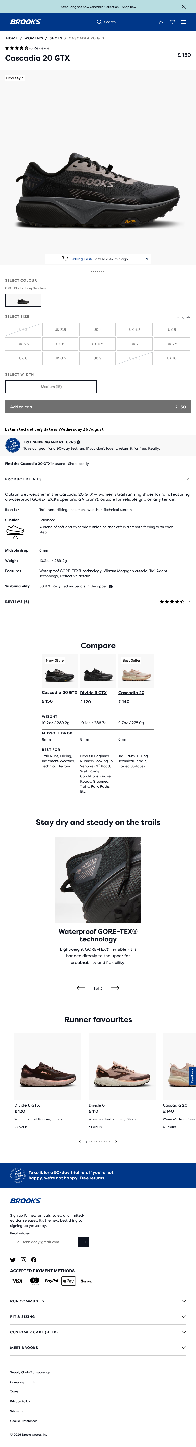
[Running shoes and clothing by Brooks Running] (25, 21)
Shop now (129, 7)
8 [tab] (104, 1142)
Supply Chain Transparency (30, 1372)
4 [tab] (93, 1142)
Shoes (56, 38)
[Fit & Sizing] (98, 1316)
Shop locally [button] (78, 464)
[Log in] (161, 21)
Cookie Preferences (23, 1421)
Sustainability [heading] (17, 586)
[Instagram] (23, 1259)
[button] (98, 167)
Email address (20, 1233)
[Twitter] (13, 1259)
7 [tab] (101, 1142)
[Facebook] (33, 1259)
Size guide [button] (183, 317)
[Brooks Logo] (98, 1201)
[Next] (115, 988)
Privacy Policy (20, 1401)
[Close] (184, 7)
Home (12, 38)
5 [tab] (96, 1142)
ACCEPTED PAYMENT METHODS (42, 1270)
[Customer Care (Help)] (98, 1332)
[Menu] (183, 21)
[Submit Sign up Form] (83, 1242)
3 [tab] (91, 1142)
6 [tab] (99, 1142)
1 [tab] (86, 1142)
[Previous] (81, 988)
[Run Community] (98, 1301)
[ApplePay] (68, 1281)
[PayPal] (51, 1281)
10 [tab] (109, 1142)
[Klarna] (85, 1281)
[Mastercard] (34, 1281)
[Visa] (17, 1281)
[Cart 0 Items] (172, 22)
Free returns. (92, 1178)
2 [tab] (88, 1142)
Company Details (22, 1382)
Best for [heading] (12, 510)
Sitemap (16, 1411)
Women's (33, 38)
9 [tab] (106, 1142)
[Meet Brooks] (98, 1347)
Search (110, 22)
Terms (14, 1392)
